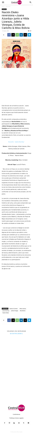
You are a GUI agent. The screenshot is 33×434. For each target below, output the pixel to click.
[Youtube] (28, 423)
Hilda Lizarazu (23, 308)
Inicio (3, 6)
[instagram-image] (8, 344)
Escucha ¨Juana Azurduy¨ (16, 142)
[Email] (25, 35)
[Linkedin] (21, 35)
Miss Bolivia (22, 310)
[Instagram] (9, 423)
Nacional (8, 6)
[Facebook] (9, 35)
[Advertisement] (16, 86)
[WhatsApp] (17, 35)
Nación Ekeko (6, 312)
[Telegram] (29, 35)
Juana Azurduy (6, 310)
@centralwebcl (16, 333)
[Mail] (19, 423)
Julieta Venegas (14, 310)
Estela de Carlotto (14, 308)
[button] (3, 2)
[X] (13, 35)
